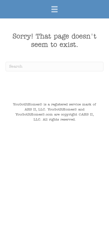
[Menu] (54, 9)
